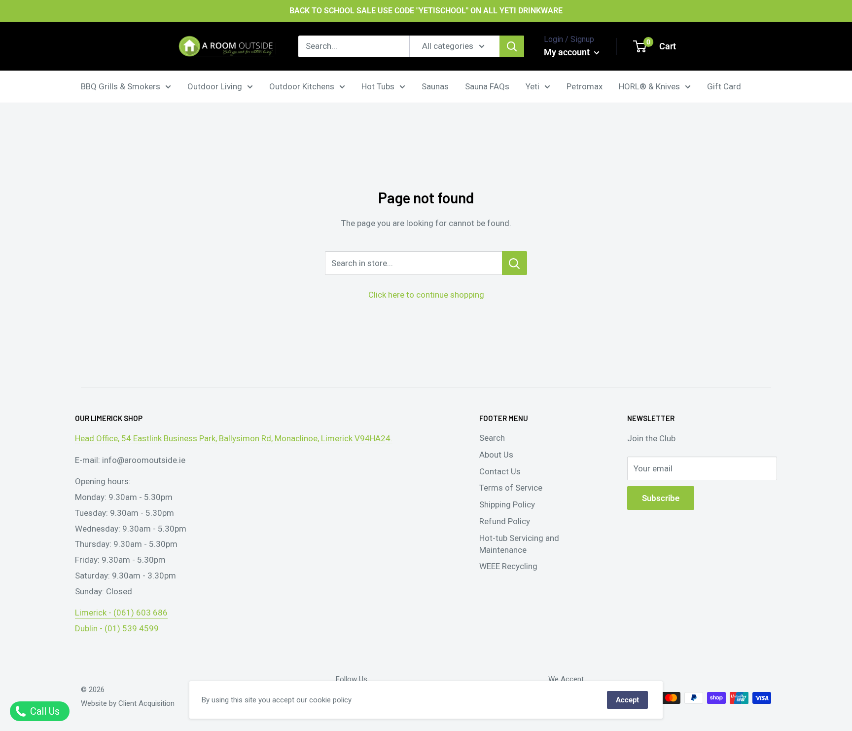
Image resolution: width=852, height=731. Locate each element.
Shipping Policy (507, 504)
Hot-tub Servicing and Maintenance (519, 544)
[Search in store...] (514, 263)
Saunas (435, 86)
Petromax (585, 86)
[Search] (511, 46)
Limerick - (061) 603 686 (121, 612)
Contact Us (500, 471)
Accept (627, 699)
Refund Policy (504, 521)
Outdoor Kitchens (301, 86)
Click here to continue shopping (426, 295)
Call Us (44, 711)
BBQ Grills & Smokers (120, 86)
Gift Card (724, 86)
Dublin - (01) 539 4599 (117, 628)
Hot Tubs (377, 86)
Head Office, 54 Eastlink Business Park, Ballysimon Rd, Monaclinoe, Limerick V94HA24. (233, 438)
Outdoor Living (214, 86)
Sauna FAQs (487, 86)
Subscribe (660, 498)
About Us (496, 455)
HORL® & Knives (649, 86)
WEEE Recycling (508, 566)
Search (492, 438)
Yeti (532, 86)
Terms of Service (510, 488)
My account (568, 52)
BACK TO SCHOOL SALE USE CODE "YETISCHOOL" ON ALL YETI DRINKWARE (426, 10)
